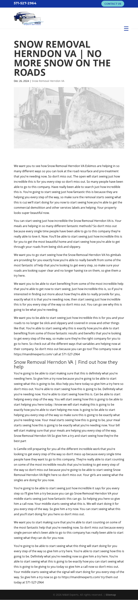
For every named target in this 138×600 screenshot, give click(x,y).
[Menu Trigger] (126, 28)
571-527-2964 (25, 3)
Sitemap (111, 594)
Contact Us (112, 3)
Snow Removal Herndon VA (48, 81)
